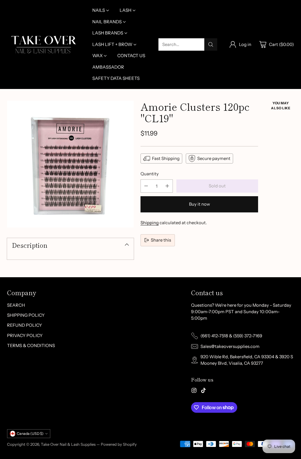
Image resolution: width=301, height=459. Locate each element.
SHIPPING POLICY (26, 315)
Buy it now (199, 204)
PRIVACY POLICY (25, 335)
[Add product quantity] (167, 186)
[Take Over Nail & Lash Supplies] (44, 44)
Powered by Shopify (119, 444)
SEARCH (16, 305)
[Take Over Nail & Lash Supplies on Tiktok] (203, 391)
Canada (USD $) (30, 433)
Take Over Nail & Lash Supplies (68, 444)
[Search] (210, 44)
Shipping (150, 222)
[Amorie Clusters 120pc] (70, 164)
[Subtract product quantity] (146, 186)
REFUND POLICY (24, 325)
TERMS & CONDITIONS (31, 345)
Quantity (150, 173)
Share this (161, 240)
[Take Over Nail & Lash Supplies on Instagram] (194, 391)
